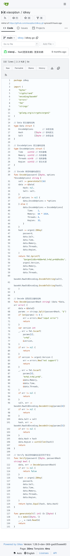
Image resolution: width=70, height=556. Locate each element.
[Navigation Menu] (65, 4)
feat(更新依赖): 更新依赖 (30, 52)
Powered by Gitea (13, 544)
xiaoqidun (13, 12)
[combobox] (20, 44)
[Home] (6, 4)
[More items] (66, 28)
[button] (15, 17)
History (42, 68)
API (55, 553)
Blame (31, 68)
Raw (8, 68)
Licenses (44, 553)
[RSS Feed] (5, 17)
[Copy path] (37, 38)
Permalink (19, 68)
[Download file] (52, 68)
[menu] (17, 553)
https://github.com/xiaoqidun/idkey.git (26, 23)
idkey (26, 12)
